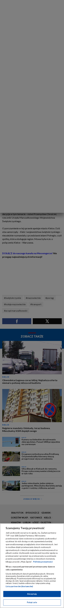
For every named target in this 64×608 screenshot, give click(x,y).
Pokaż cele (32, 602)
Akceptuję (32, 594)
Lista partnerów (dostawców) (19, 586)
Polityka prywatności (43, 562)
